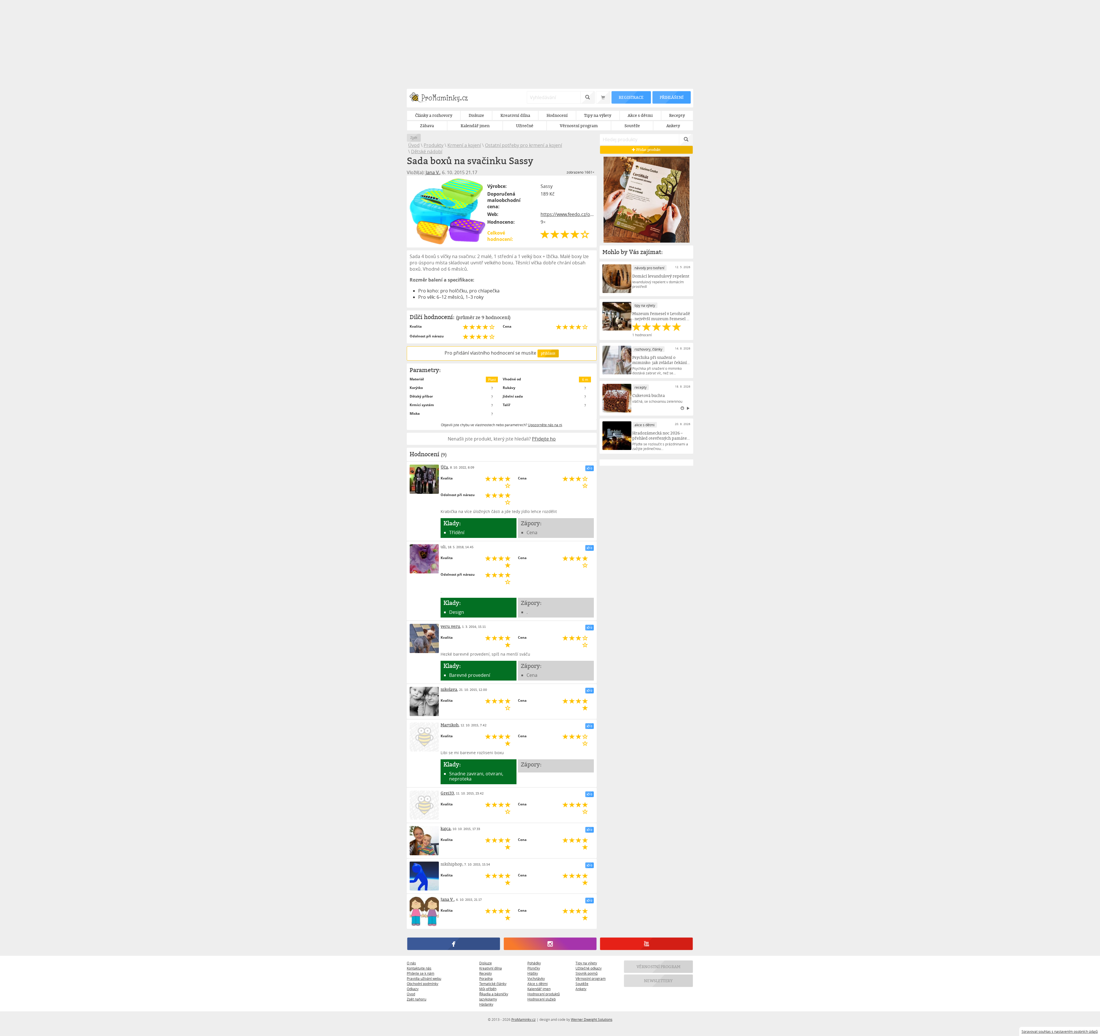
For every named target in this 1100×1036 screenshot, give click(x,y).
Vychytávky (536, 978)
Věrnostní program (590, 978)
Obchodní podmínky (422, 983)
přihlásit (548, 353)
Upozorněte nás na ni (545, 424)
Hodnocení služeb (541, 999)
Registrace (631, 97)
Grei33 (447, 793)
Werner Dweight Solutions (591, 1019)
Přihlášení (671, 97)
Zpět (413, 137)
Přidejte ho (544, 439)
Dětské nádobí (426, 151)
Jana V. (433, 172)
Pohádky (534, 963)
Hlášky (532, 973)
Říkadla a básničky (493, 994)
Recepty (485, 973)
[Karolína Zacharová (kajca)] (424, 840)
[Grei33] (424, 805)
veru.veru (450, 626)
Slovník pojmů (586, 973)
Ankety (580, 988)
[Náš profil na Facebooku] (453, 944)
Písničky (533, 968)
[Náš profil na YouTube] (646, 944)
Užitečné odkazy (588, 968)
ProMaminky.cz (523, 1019)
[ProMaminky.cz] (441, 98)
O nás (411, 963)
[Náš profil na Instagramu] (550, 944)
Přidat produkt (648, 149)
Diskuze (485, 963)
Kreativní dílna (490, 968)
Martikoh (450, 725)
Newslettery (658, 980)
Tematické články (492, 983)
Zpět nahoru (416, 999)
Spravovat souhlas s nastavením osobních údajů (1060, 1031)
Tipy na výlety (586, 963)
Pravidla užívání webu (424, 978)
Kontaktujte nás (419, 968)
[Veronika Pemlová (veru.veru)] (424, 638)
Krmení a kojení (464, 145)
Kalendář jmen (539, 988)
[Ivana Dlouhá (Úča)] (424, 479)
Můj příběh (487, 988)
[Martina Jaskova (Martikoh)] (424, 737)
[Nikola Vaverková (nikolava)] (424, 701)
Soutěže (581, 983)
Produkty (433, 145)
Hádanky (486, 1004)
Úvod (414, 145)
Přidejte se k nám (420, 973)
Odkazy (413, 988)
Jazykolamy (488, 999)
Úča (444, 467)
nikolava (449, 689)
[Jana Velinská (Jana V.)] (424, 911)
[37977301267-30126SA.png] (447, 211)
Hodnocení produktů (543, 994)
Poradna (486, 978)
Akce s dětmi (537, 983)
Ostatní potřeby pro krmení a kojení (523, 145)
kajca (446, 828)
